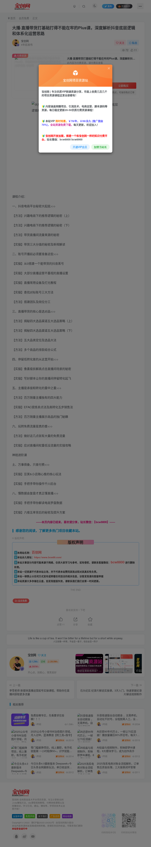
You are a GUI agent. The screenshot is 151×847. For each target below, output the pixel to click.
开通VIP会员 (80, 147)
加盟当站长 (100, 147)
